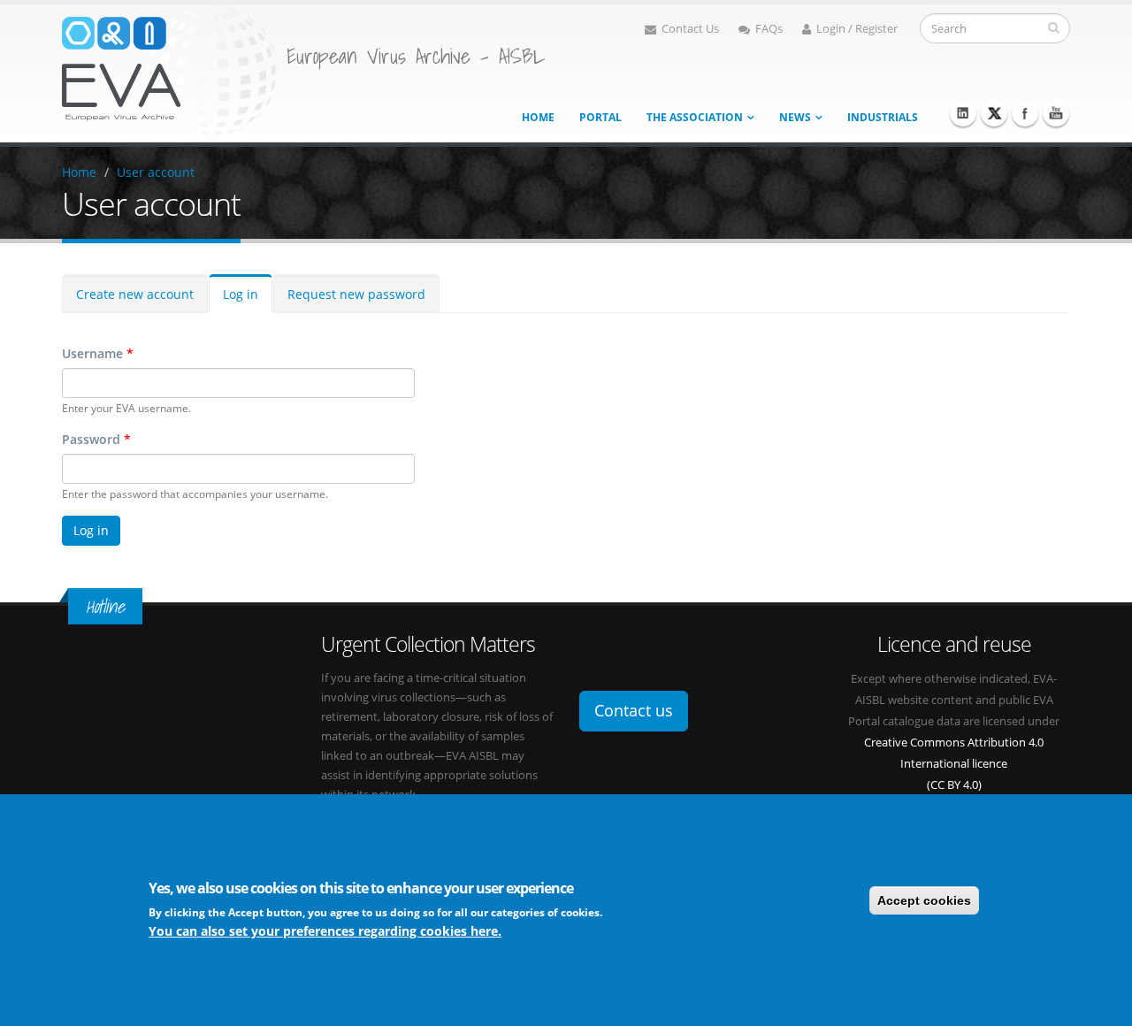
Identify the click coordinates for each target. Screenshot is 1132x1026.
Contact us (633, 710)
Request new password (356, 294)
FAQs (769, 28)
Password (96, 439)
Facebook (1025, 113)
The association (694, 117)
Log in (240, 294)
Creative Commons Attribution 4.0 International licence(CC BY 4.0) (954, 763)
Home (538, 117)
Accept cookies (924, 900)
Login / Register (857, 28)
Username (98, 353)
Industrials (882, 117)
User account (156, 172)
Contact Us (690, 28)
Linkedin (963, 113)
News (795, 117)
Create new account (135, 294)
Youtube (1056, 113)
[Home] (170, 69)
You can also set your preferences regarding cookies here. (325, 931)
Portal (600, 117)
